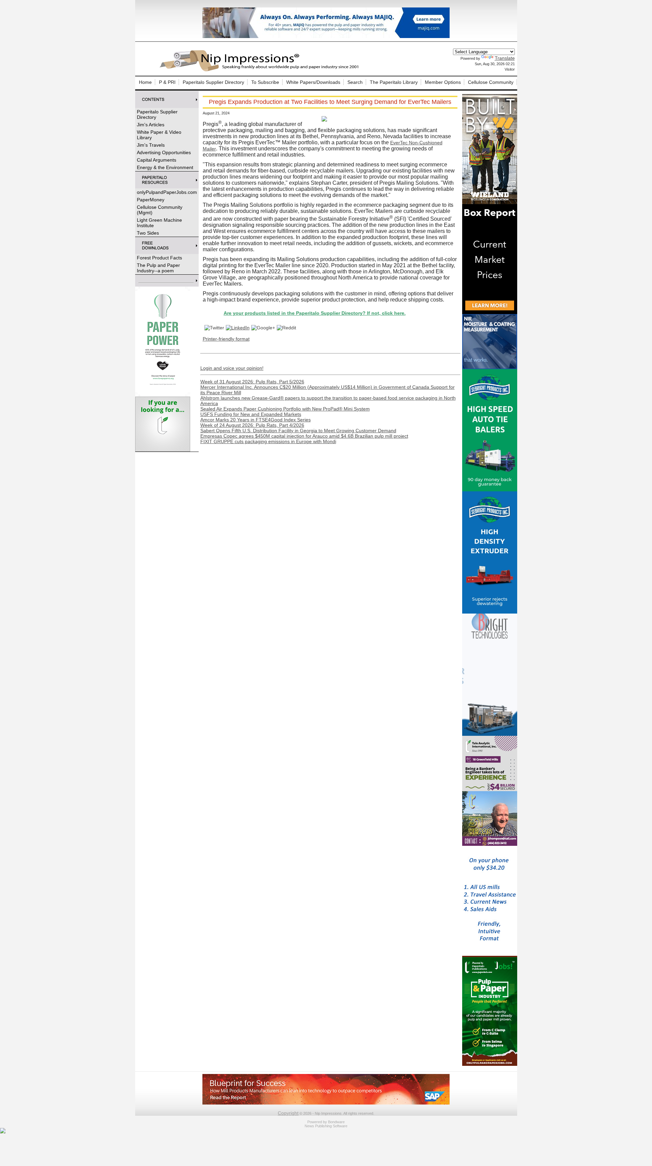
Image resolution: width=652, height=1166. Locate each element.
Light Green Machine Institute (159, 222)
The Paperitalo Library (394, 82)
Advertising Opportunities (164, 152)
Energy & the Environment (165, 167)
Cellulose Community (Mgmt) (159, 209)
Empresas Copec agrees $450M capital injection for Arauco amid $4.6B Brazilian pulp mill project (304, 436)
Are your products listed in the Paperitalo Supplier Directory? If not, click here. (280, 313)
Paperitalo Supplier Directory (213, 82)
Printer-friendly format (226, 339)
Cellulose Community (490, 82)
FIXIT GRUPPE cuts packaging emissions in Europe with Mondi (268, 441)
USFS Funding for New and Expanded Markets (250, 414)
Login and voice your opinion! (232, 368)
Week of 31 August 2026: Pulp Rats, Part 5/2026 (252, 381)
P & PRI (167, 82)
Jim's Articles (150, 124)
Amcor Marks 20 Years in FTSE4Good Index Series (255, 419)
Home (145, 82)
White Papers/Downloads (313, 82)
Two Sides (148, 233)
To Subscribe (265, 82)
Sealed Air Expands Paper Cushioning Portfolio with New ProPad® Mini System (285, 409)
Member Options (443, 82)
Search (355, 82)
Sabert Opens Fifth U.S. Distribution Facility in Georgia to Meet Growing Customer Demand (298, 430)
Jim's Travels (151, 145)
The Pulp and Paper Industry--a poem (158, 267)
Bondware (336, 1122)
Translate (505, 58)
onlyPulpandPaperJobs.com (167, 192)
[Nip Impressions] (261, 70)
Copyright (288, 1113)
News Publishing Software (326, 1126)
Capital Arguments (156, 160)
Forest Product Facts (159, 257)
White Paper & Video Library (159, 134)
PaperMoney (150, 199)
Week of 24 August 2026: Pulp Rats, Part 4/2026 (252, 425)
